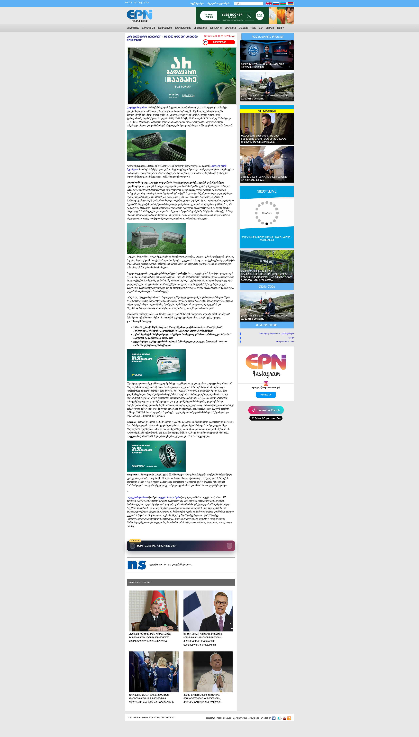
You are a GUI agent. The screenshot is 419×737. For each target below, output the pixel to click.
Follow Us (266, 394)
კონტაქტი (266, 718)
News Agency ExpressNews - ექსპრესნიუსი (276, 333)
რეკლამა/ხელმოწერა (219, 3)
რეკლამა (254, 718)
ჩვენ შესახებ (197, 3)
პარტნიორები (240, 718)
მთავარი (210, 718)
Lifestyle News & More (285, 342)
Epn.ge (291, 338)
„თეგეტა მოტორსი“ (137, 107)
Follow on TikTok (268, 410)
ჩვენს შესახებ (224, 718)
